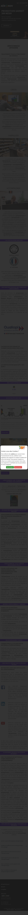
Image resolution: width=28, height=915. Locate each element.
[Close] (26, 447)
